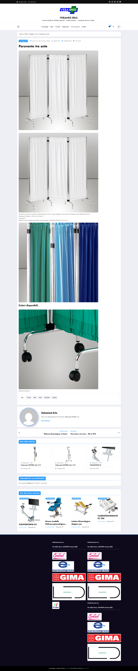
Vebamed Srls (57, 41)
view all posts (45, 420)
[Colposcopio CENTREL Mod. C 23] (69, 454)
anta (37, 41)
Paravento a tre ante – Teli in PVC (83, 434)
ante (39, 41)
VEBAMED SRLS (69, 17)
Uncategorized (23, 41)
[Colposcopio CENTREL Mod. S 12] (34, 454)
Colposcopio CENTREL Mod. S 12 (31, 465)
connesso (29, 483)
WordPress (67, 668)
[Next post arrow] (118, 432)
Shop (51, 27)
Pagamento (65, 27)
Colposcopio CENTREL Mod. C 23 (65, 465)
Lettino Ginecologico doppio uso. (80, 522)
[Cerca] (113, 27)
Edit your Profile (70, 417)
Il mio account (75, 27)
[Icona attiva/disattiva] (18, 27)
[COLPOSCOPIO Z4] (103, 454)
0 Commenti (78, 41)
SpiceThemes (86, 668)
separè (48, 41)
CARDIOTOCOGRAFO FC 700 (108, 517)
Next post (73, 431)
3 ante (33, 41)
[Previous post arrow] (19, 432)
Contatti (84, 27)
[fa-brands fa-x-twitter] (112, 2)
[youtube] (120, 2)
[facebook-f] (110, 2)
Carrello (57, 27)
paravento (43, 41)
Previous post (63, 431)
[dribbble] (115, 2)
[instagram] (118, 2)
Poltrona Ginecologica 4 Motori (55, 434)
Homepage (44, 27)
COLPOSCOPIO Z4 (95, 465)
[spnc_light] (119, 27)
